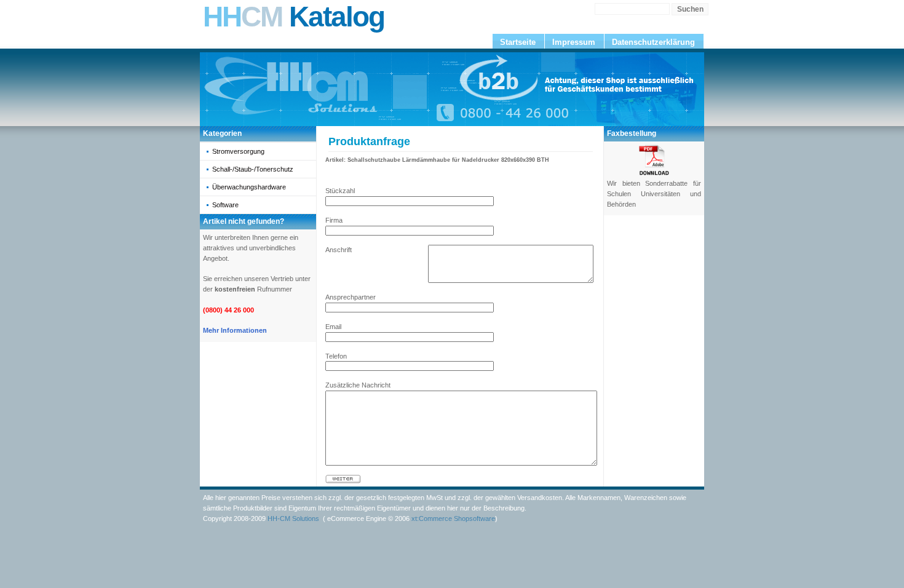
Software (225, 205)
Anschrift (338, 249)
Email (333, 326)
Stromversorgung (238, 151)
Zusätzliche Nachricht (358, 385)
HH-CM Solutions (293, 518)
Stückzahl (340, 190)
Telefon (336, 356)
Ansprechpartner (350, 297)
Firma (334, 220)
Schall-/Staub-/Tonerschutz (252, 169)
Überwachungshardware (249, 187)
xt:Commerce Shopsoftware (453, 518)
